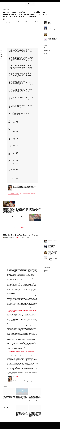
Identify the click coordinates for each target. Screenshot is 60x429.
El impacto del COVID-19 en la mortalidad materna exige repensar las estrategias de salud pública (22, 414)
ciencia (17, 237)
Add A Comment (22, 227)
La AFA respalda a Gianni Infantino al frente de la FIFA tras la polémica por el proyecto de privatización (52, 28)
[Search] (56, 7)
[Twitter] (1, 52)
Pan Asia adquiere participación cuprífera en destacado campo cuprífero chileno (35, 222)
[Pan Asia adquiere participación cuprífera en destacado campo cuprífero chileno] (35, 217)
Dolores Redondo (8, 237)
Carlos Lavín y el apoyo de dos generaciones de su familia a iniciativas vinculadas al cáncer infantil (52, 39)
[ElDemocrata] (30, 4)
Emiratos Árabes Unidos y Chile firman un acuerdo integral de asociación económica (35, 209)
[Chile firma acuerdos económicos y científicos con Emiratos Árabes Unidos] (9, 391)
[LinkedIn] (1, 54)
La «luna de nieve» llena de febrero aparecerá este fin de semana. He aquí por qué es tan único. (21, 398)
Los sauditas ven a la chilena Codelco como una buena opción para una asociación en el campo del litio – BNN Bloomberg (9, 216)
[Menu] (58, 7)
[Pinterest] (1, 56)
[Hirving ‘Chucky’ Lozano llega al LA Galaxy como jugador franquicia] (45, 22)
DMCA (44, 47)
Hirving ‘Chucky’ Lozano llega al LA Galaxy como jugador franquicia (52, 22)
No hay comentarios (22, 237)
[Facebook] (1, 50)
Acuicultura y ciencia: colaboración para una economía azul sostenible (9, 406)
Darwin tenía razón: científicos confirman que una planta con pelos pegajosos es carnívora (52, 34)
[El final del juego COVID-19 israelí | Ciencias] (22, 252)
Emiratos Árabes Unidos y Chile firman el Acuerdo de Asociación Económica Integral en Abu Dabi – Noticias (22, 210)
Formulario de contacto (47, 267)
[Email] (1, 58)
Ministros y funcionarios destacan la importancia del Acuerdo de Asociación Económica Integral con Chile (21, 216)
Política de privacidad (47, 50)
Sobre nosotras (46, 53)
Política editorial (46, 51)
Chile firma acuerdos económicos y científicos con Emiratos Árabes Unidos (9, 397)
